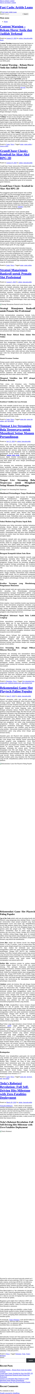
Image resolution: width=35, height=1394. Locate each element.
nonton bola (3, 683)
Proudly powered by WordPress (10, 1393)
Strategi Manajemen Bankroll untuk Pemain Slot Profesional (15, 273)
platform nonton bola (14, 683)
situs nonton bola (27, 683)
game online (28, 144)
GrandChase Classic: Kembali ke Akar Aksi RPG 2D (14, 154)
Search (2, 14)
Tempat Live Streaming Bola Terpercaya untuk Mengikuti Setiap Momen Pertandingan (17, 431)
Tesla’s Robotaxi (14, 1320)
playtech (29, 1077)
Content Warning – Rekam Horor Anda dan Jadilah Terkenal (16, 30)
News (12, 144)
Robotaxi (18, 1354)
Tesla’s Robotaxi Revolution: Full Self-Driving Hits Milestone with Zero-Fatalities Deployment (15, 1090)
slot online (10, 421)
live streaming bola (28, 681)
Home (6, 21)
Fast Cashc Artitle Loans (16, 7)
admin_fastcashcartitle (25, 38)
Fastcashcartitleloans (6, 1106)
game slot (23, 419)
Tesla (23, 1354)
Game (8, 144)
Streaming (9, 681)
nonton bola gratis (13, 455)
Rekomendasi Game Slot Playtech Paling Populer (16, 689)
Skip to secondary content (8, 2)
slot (6, 421)
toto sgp (22, 87)
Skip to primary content (7, 1)
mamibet (20, 206)
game (21, 144)
